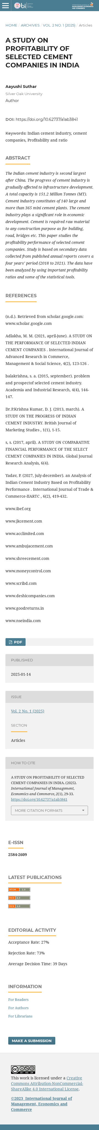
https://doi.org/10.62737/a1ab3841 (47, 119)
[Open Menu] (5, 5)
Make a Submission (32, 1040)
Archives (30, 25)
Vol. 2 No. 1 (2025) (59, 25)
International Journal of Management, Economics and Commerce (41, 1104)
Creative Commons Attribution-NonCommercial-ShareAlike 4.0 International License (47, 1083)
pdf (17, 642)
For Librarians (20, 1016)
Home (11, 25)
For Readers (18, 999)
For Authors (18, 1007)
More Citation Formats (38, 810)
